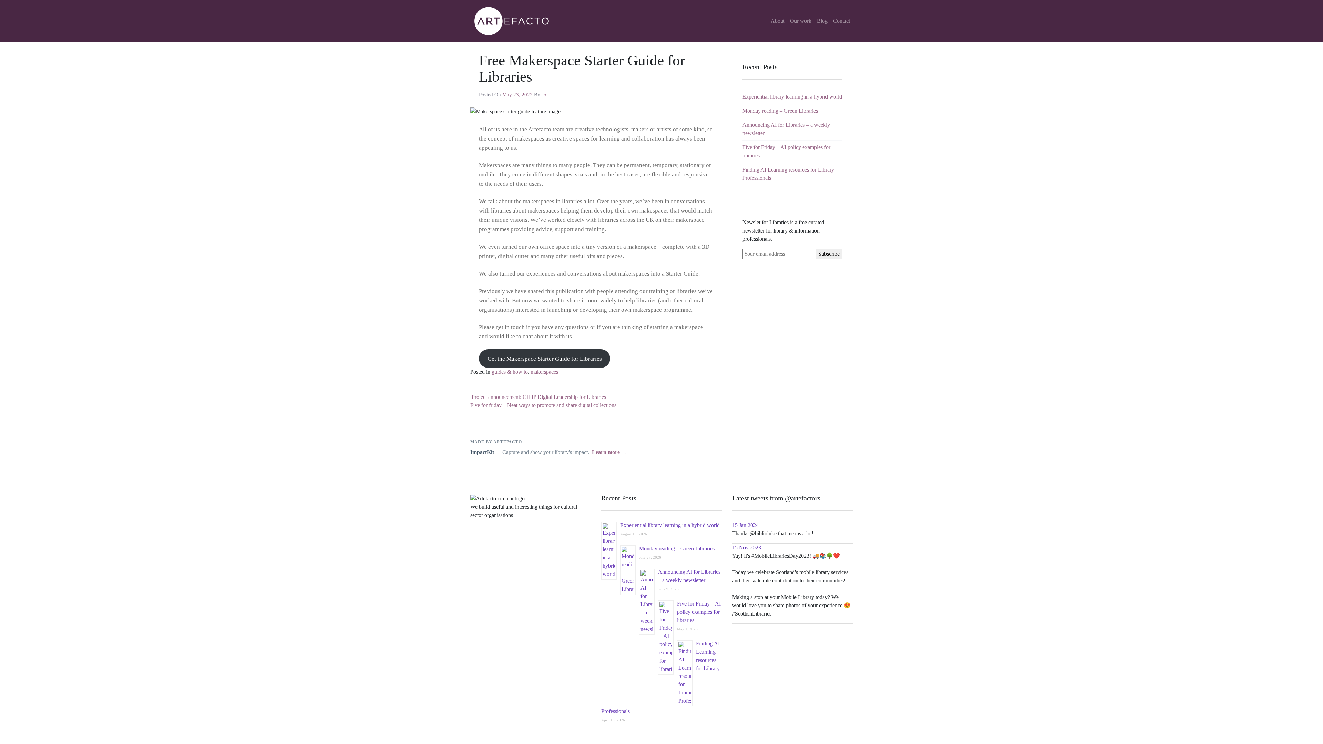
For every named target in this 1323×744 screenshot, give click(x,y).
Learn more (609, 452)
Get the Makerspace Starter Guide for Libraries (545, 358)
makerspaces (544, 372)
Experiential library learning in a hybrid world (792, 97)
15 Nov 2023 (746, 547)
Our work (800, 21)
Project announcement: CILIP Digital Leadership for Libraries (538, 397)
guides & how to (510, 372)
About (777, 21)
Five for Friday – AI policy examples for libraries (699, 612)
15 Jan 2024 (745, 525)
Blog (822, 21)
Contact (841, 21)
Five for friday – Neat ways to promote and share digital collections (544, 405)
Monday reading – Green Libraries (780, 111)
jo (544, 94)
